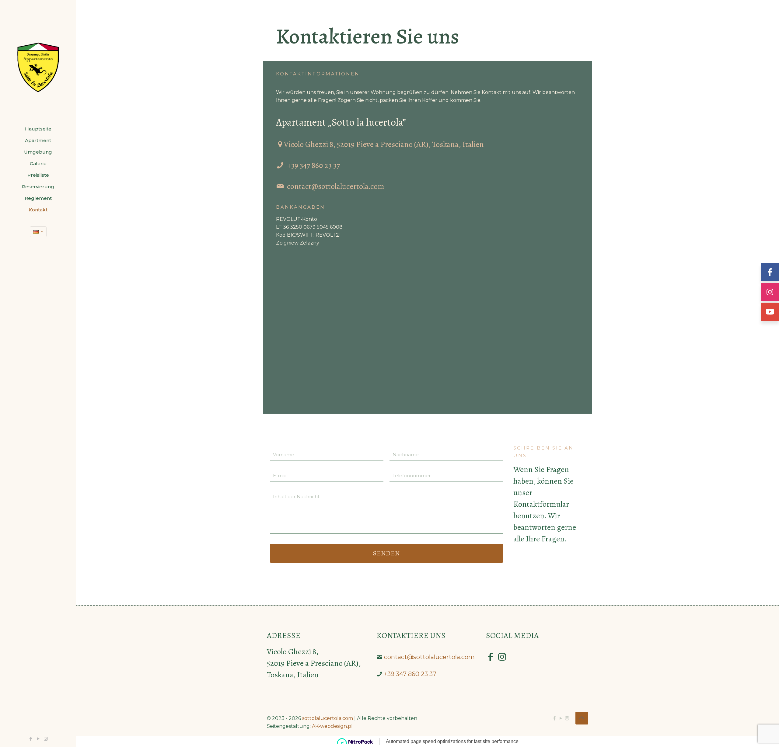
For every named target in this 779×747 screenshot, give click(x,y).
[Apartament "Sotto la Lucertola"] (38, 62)
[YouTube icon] (38, 739)
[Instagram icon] (46, 739)
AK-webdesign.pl (332, 726)
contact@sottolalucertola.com (335, 186)
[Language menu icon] (38, 231)
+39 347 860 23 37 (313, 165)
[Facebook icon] (30, 739)
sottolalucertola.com (327, 718)
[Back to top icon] (581, 718)
